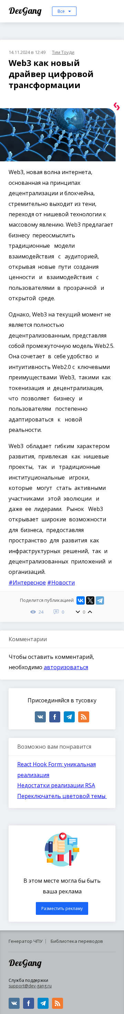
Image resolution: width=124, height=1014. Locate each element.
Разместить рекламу (62, 908)
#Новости (61, 582)
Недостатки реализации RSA (56, 785)
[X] (90, 600)
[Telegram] (100, 600)
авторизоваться (66, 667)
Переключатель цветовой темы (62, 796)
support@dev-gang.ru (30, 986)
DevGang (26, 10)
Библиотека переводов (77, 941)
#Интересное (27, 582)
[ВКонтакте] (80, 600)
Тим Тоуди (63, 52)
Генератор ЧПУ (25, 941)
